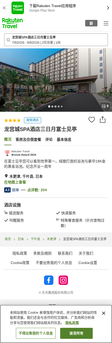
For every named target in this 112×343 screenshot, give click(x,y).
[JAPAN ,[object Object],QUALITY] (20, 153)
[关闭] (103, 313)
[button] (12, 23)
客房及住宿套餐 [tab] (28, 139)
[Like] (91, 119)
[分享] (102, 119)
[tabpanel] (56, 188)
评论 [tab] (49, 139)
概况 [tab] (7, 139)
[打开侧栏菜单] (106, 23)
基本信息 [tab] (64, 139)
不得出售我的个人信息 (36, 333)
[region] (56, 324)
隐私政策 (72, 323)
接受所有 (76, 333)
